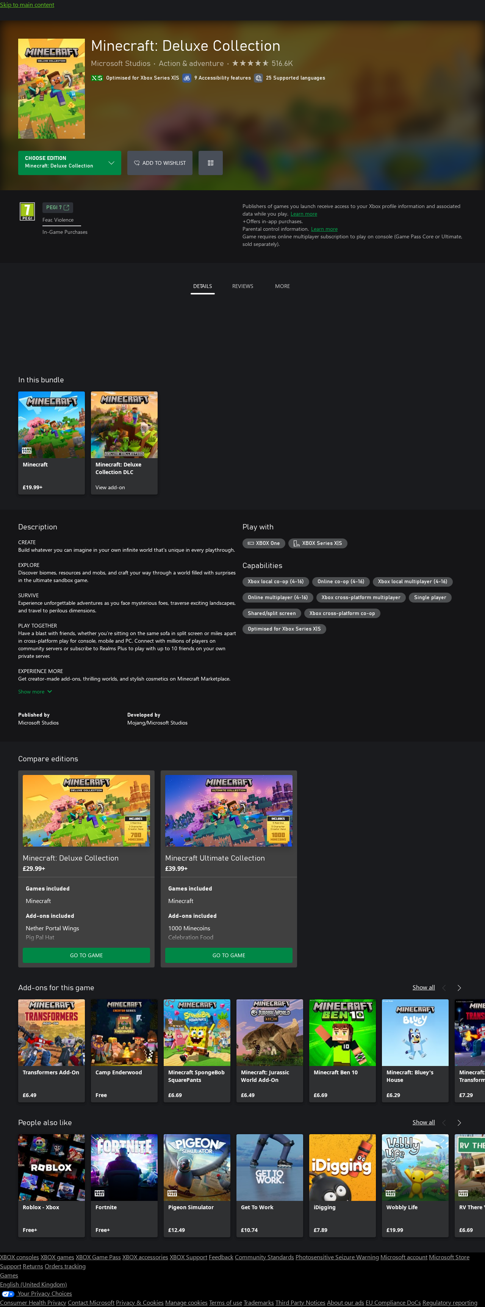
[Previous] (444, 988)
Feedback (221, 1257)
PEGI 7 (54, 207)
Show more (31, 691)
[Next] (459, 988)
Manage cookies (186, 1302)
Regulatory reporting (449, 1302)
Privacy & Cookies (140, 1302)
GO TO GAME (86, 955)
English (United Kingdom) (33, 1284)
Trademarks (259, 1302)
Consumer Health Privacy (33, 1302)
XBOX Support (188, 1257)
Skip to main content (27, 4)
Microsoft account (403, 1257)
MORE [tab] (282, 286)
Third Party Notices (300, 1302)
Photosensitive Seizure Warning (337, 1257)
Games (9, 1275)
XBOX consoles (19, 1257)
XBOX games (57, 1257)
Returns (33, 1266)
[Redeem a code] (211, 163)
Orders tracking (65, 1266)
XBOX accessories (145, 1257)
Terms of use (225, 1302)
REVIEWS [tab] (242, 286)
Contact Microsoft (91, 1302)
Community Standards (264, 1257)
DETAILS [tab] (202, 286)
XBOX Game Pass (98, 1257)
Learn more (304, 213)
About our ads (345, 1302)
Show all (424, 987)
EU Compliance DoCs (393, 1302)
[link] (51, 443)
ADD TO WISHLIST (164, 162)
